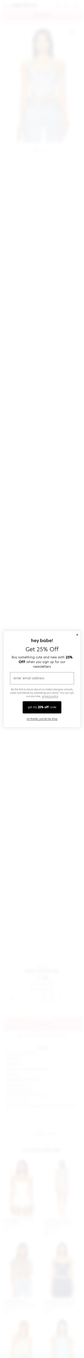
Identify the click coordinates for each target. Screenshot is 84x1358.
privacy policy (50, 696)
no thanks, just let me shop (42, 719)
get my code (42, 707)
